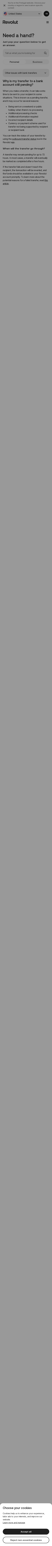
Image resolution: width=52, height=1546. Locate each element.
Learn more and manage (14, 1522)
